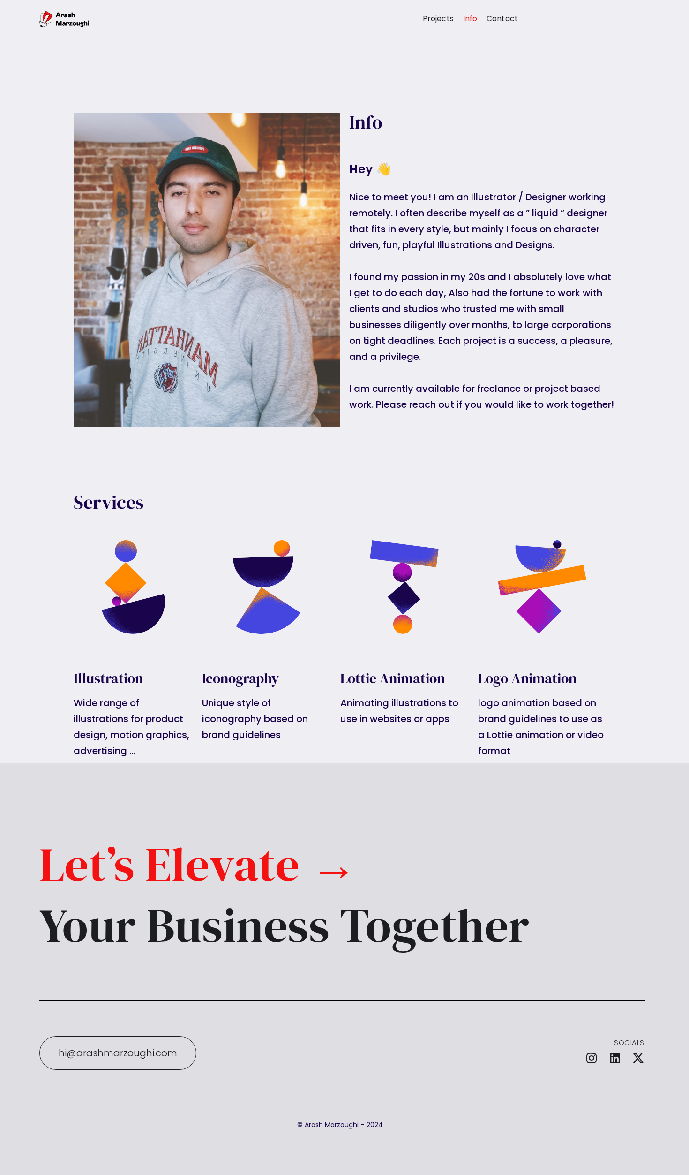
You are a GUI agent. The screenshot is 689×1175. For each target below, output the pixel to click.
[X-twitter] (638, 1057)
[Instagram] (591, 1057)
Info (470, 18)
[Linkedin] (615, 1057)
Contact (502, 18)
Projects (438, 18)
